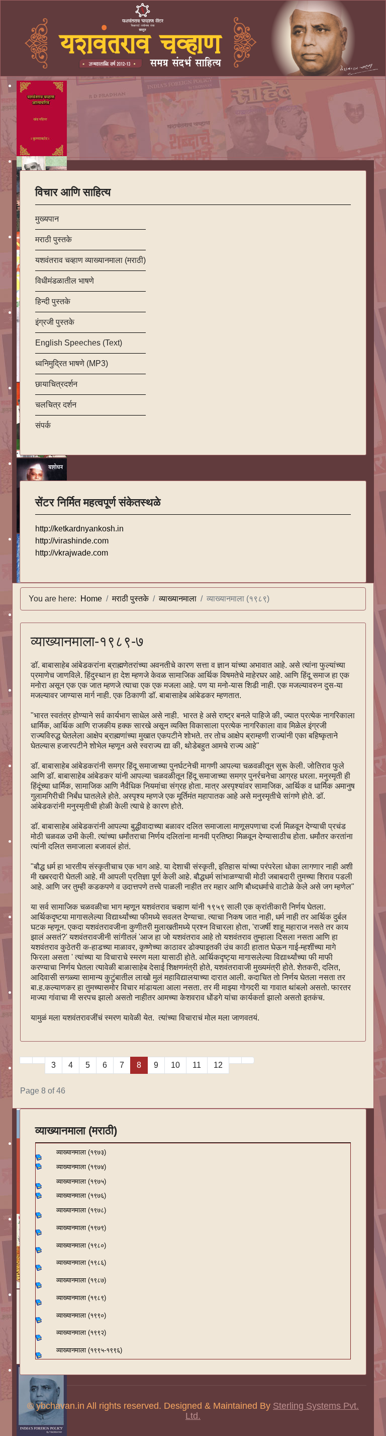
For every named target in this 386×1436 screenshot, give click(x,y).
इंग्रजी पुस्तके (54, 322)
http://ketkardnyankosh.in (79, 528)
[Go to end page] (247, 1060)
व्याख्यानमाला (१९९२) (81, 1332)
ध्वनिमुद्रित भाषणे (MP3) (71, 363)
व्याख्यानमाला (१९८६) (81, 1262)
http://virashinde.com (72, 540)
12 (218, 1065)
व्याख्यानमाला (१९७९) (81, 1228)
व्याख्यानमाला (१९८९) (81, 1298)
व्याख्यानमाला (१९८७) (81, 1280)
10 (175, 1065)
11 (196, 1065)
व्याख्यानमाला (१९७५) (81, 1181)
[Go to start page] (26, 1060)
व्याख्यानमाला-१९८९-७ (87, 641)
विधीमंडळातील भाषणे (64, 281)
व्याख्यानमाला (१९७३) (77, 1152)
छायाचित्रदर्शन (56, 384)
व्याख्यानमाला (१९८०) (81, 1245)
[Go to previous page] (38, 1060)
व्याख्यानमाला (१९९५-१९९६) (89, 1350)
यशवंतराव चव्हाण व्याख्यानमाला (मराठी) (90, 260)
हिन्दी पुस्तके (52, 301)
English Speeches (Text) (78, 342)
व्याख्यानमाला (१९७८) (81, 1210)
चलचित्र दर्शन (55, 404)
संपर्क (43, 425)
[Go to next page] (235, 1060)
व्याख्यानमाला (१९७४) (80, 1167)
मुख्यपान (47, 219)
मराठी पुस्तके (53, 239)
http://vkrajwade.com (71, 553)
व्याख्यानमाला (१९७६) (81, 1195)
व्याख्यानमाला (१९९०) (81, 1315)
